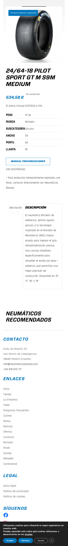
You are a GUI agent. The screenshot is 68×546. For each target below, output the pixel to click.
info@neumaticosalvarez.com (20, 364)
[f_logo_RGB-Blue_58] (5, 514)
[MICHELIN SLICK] (34, 35)
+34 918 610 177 (12, 369)
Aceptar (10, 540)
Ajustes (41, 540)
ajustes (28, 534)
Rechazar (25, 540)
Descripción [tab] (14, 208)
